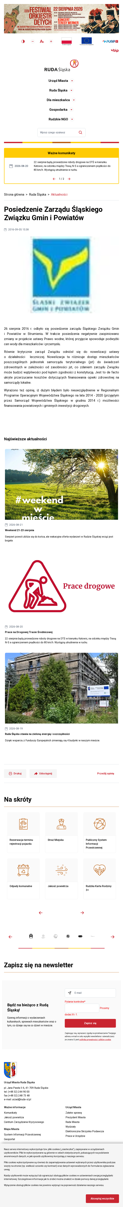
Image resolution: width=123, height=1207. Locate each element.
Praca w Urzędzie (75, 1136)
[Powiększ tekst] (51, 41)
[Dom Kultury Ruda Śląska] (93, 936)
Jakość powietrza (61, 878)
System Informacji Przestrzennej (22, 1134)
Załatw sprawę (74, 1112)
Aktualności (59, 194)
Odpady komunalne (23, 878)
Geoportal (9, 1139)
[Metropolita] (31, 936)
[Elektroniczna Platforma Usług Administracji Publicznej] (110, 41)
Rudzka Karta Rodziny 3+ (99, 878)
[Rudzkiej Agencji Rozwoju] (43, 936)
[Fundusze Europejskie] (87, 41)
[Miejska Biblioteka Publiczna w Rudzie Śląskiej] (68, 936)
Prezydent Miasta (76, 1117)
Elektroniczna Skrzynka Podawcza (85, 1131)
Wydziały (71, 1126)
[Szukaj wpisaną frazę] (81, 132)
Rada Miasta (72, 1122)
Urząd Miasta (58, 81)
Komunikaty (10, 1112)
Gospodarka (58, 110)
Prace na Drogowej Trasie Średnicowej (74, 166)
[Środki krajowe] (67, 41)
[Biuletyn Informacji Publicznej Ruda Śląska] (114, 51)
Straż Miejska (61, 832)
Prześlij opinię (105, 773)
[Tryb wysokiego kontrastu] (23, 41)
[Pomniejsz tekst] (32, 41)
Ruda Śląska (58, 90)
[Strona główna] (61, 65)
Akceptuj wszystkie (102, 1198)
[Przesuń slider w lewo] (40, 913)
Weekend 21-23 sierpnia (61, 495)
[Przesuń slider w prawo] (82, 913)
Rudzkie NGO (58, 119)
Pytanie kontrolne (75, 1002)
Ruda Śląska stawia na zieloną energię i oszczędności (61, 697)
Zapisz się (90, 1023)
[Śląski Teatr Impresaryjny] (80, 936)
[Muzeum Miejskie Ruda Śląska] (56, 936)
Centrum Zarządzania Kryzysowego (24, 1122)
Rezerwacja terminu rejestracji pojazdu (23, 832)
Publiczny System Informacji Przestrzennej (99, 832)
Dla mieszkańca (58, 100)
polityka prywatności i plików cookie (95, 1040)
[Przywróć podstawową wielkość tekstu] (41, 41)
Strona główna (14, 194)
